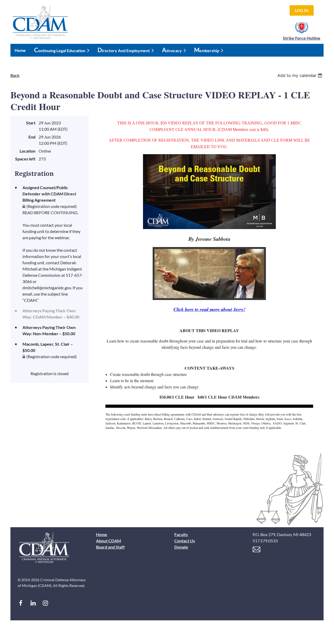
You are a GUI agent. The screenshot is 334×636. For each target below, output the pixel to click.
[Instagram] (45, 603)
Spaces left (25, 158)
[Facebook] (21, 603)
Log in (301, 10)
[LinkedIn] (33, 603)
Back (15, 75)
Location (27, 150)
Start (30, 122)
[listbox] (300, 75)
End (31, 136)
